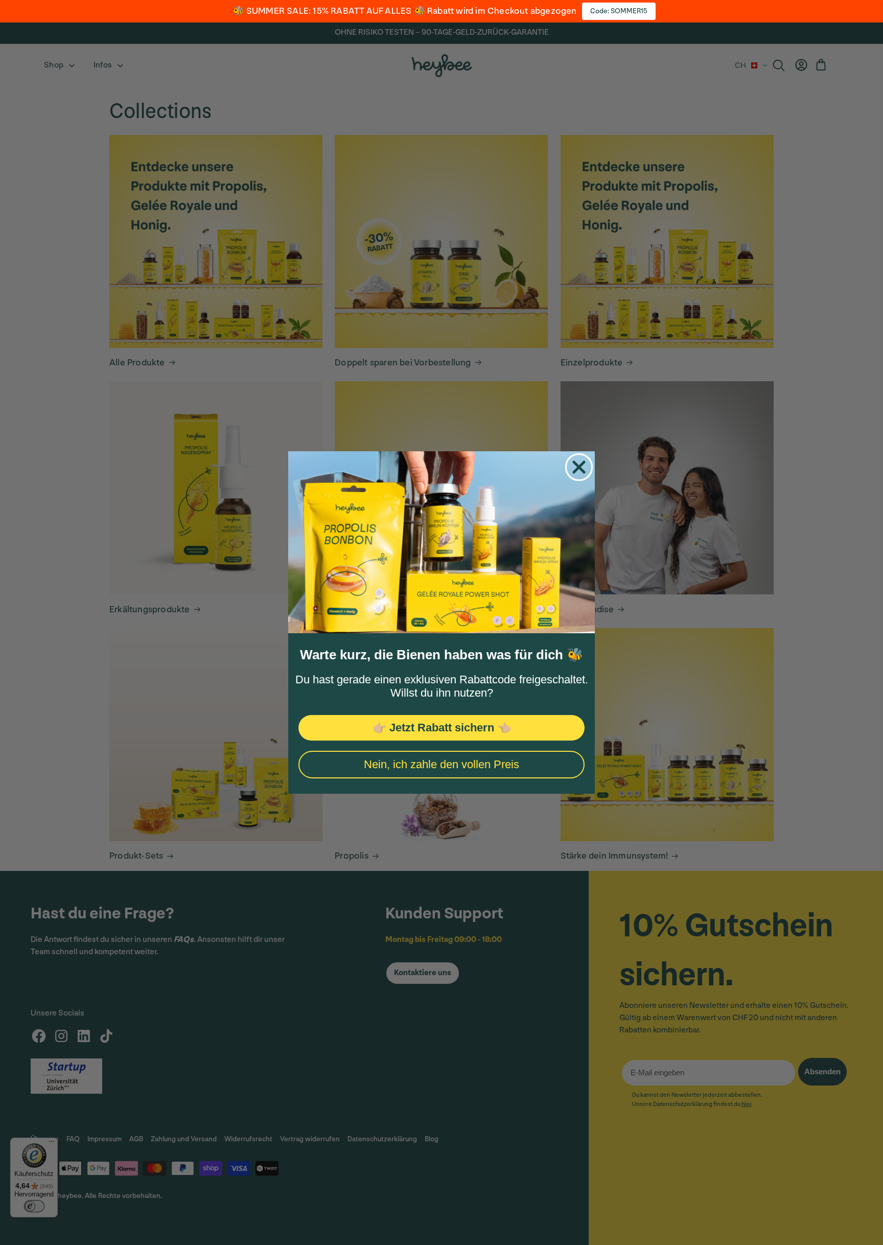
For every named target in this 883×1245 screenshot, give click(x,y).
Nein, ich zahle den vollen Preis (441, 764)
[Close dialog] (579, 467)
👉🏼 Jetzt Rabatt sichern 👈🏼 (442, 727)
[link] (441, 542)
